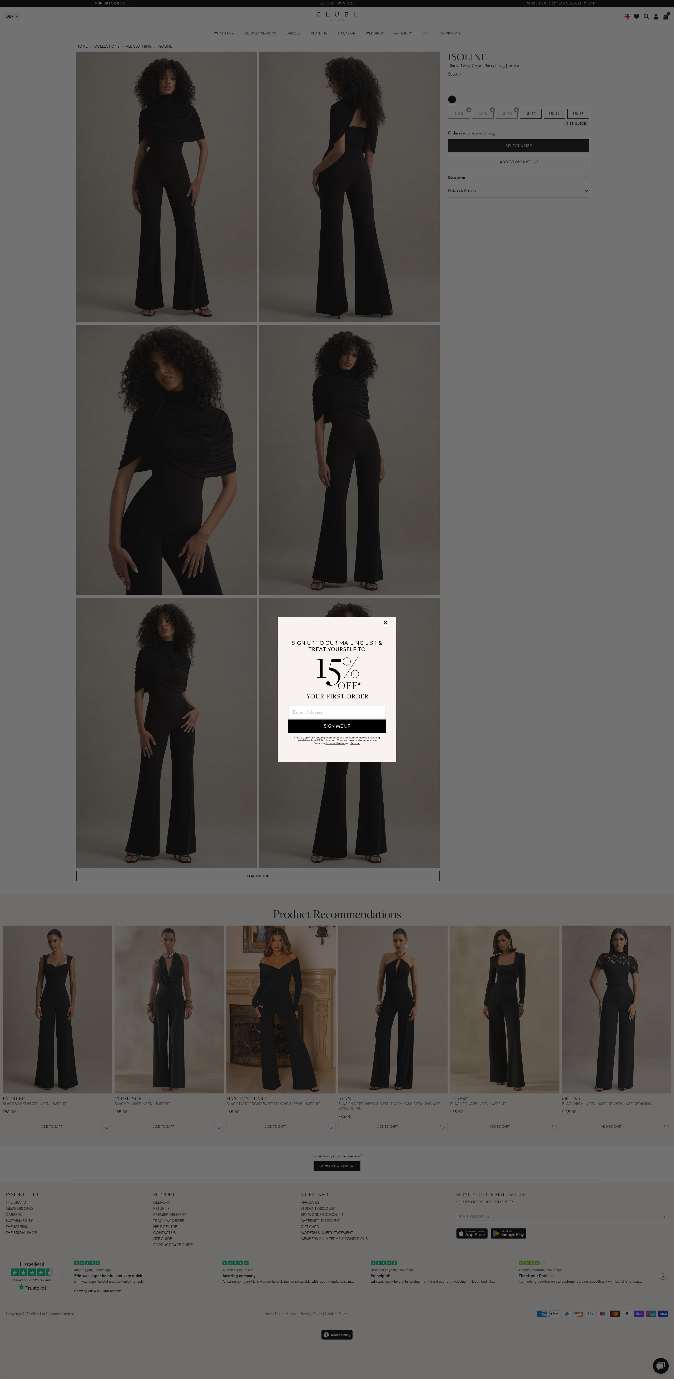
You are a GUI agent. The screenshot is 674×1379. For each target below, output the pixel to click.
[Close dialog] (385, 623)
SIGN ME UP (337, 726)
